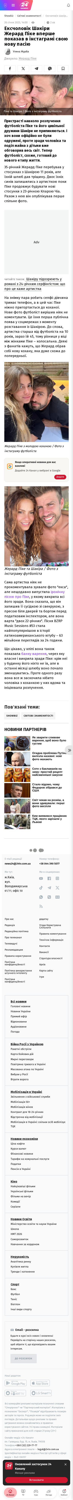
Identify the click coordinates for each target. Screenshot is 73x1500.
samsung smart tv (41, 1393)
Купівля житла (19, 1266)
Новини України (21, 1011)
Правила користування (18, 956)
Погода (15, 1031)
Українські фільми (22, 1191)
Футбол (15, 1294)
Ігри (41, 977)
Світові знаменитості (29, 16)
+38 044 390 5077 (49, 863)
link (41, 878)
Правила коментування (52, 934)
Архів (42, 964)
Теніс (14, 1299)
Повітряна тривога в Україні (28, 1064)
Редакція (10, 925)
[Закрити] (65, 1464)
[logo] (24, 5)
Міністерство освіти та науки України (34, 1224)
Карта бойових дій (22, 1054)
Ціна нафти (18, 1143)
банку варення (34, 654)
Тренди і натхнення (23, 1271)
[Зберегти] (63, 69)
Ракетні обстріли (21, 1049)
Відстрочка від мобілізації (27, 1117)
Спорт (15, 1284)
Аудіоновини (18, 1026)
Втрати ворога (19, 1079)
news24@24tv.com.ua (18, 863)
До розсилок (23, 1358)
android (16, 1383)
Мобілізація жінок (22, 1106)
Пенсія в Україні (21, 1168)
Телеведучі (11, 944)
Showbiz (9, 16)
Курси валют (18, 1148)
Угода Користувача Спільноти (50, 926)
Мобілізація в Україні (26, 1092)
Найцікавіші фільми (23, 1186)
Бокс (13, 1289)
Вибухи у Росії (19, 1074)
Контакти (44, 946)
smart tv (16, 1393)
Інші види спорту (21, 1309)
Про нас (9, 919)
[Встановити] (36, 1472)
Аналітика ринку (21, 1261)
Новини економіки (24, 1139)
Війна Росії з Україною (27, 1044)
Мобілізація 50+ (20, 1101)
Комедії (15, 1201)
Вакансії (44, 952)
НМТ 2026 (16, 1234)
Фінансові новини (22, 1153)
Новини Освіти (21, 1219)
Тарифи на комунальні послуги (30, 1158)
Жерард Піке (27, 58)
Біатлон (15, 1304)
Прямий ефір (19, 1016)
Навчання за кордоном (25, 1244)
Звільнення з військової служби (30, 1096)
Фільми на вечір (21, 1196)
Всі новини (18, 1001)
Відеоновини (19, 1021)
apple (41, 1383)
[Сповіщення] (68, 5)
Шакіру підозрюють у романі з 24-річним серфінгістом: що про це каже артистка (34, 284)
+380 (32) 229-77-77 (26, 1445)
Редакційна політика (16, 931)
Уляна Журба (21, 51)
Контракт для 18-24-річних (27, 1112)
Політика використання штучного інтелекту (18, 972)
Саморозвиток (19, 1239)
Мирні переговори (22, 1059)
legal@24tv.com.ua (48, 1449)
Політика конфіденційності (15, 963)
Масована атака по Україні (27, 1069)
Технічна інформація (51, 940)
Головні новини (20, 1006)
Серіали (15, 1206)
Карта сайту (46, 971)
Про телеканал (13, 937)
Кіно (14, 1181)
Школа (15, 1229)
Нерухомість (20, 1257)
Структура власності (51, 958)
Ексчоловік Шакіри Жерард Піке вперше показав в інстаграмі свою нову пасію (57, 16)
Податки (16, 1163)
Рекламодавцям (14, 950)
